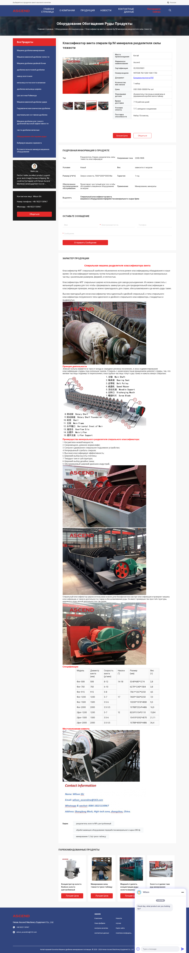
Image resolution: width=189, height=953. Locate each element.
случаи (118, 923)
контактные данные (101, 933)
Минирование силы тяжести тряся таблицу (101, 885)
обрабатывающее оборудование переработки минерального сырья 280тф (108, 830)
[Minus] (182, 892)
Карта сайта (120, 928)
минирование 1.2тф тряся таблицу (91, 836)
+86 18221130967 (40, 202)
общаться (34, 214)
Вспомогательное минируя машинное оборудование (33, 150)
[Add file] (138, 949)
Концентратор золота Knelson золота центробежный (71, 887)
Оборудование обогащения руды (69, 29)
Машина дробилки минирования (31, 50)
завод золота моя (24, 76)
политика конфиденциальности (124, 933)
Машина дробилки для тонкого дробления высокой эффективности (32, 122)
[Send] (183, 949)
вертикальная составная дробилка (32, 115)
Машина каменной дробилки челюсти (33, 57)
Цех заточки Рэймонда (27, 96)
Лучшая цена (122, 136)
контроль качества (101, 928)
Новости (119, 918)
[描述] (170, 10)
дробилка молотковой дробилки (31, 70)
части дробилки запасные (28, 130)
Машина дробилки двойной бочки (31, 63)
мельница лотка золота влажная (31, 83)
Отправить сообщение (85, 242)
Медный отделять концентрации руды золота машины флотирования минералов (129, 887)
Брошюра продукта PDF (143, 78)
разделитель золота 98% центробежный (93, 824)
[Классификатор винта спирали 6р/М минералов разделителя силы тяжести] (86, 75)
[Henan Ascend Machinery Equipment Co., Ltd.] (21, 11)
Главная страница (45, 29)
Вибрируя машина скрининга (29, 143)
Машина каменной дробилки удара (32, 102)
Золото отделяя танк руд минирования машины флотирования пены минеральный (160, 887)
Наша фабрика (99, 923)
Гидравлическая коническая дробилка (33, 108)
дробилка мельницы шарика (29, 89)
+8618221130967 (34, 207)
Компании (98, 918)
